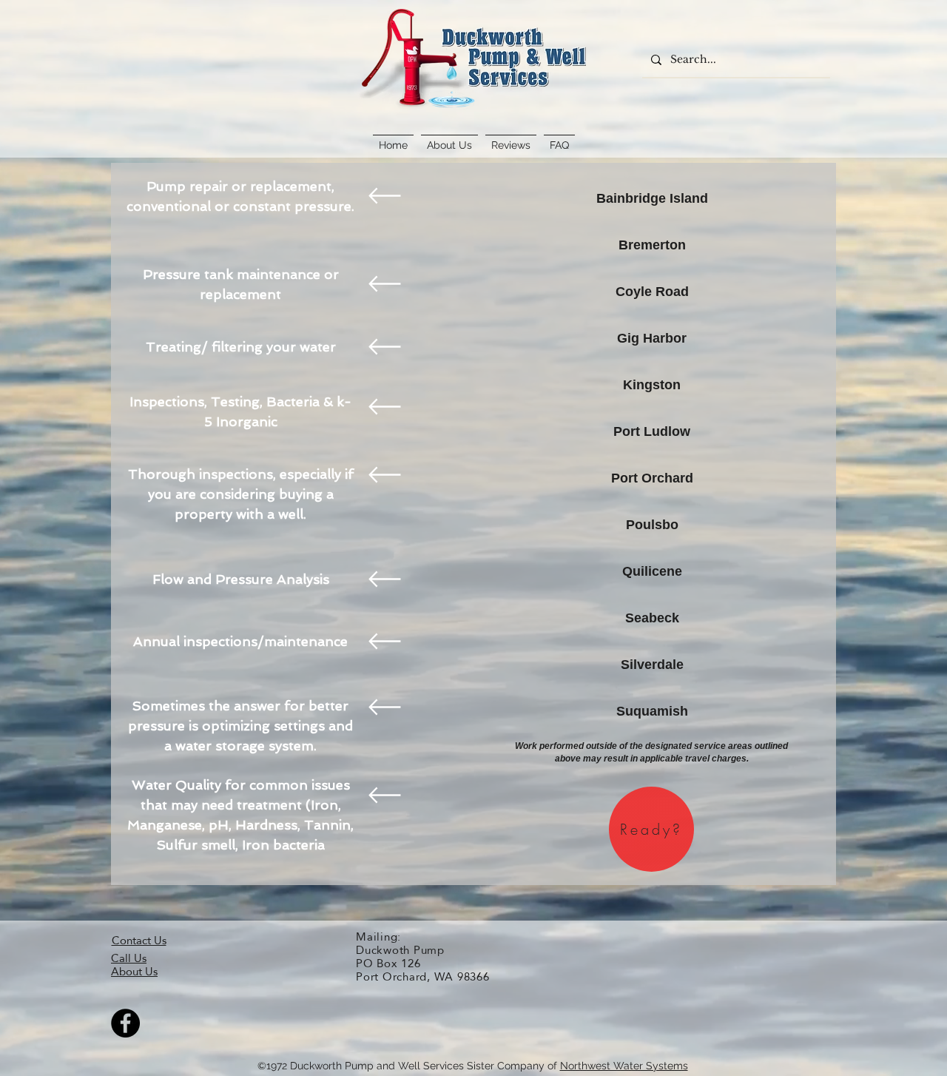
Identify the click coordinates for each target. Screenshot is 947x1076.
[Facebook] (125, 1023)
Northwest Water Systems (624, 1066)
